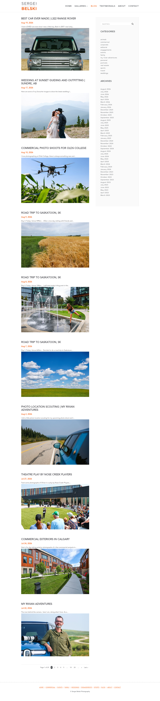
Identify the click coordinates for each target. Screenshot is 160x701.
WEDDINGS (75, 687)
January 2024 (106, 169)
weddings (104, 73)
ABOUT (109, 687)
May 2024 (104, 159)
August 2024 (106, 151)
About (122, 6)
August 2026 (106, 89)
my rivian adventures (109, 58)
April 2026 (105, 99)
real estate (105, 65)
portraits (104, 63)
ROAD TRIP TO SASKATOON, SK (41, 213)
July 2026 (104, 92)
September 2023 (107, 180)
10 (71, 667)
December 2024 (107, 141)
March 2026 (105, 102)
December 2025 (107, 110)
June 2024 (105, 156)
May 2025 (104, 128)
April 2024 (105, 161)
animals (103, 39)
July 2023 (104, 185)
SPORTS (96, 687)
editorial (104, 47)
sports (103, 68)
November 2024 (107, 143)
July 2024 (104, 154)
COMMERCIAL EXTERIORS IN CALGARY (45, 539)
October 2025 (106, 115)
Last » (86, 667)
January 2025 (106, 138)
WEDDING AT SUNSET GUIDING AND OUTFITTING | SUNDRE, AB (53, 81)
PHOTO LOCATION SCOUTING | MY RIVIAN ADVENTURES (47, 408)
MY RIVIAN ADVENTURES (36, 604)
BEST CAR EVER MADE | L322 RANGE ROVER (48, 19)
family (103, 55)
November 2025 (107, 112)
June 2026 (105, 94)
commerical (105, 42)
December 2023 (107, 172)
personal (104, 60)
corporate (104, 45)
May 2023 (104, 190)
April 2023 (105, 193)
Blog (94, 6)
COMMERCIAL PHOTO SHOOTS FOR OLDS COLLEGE (53, 148)
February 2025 (106, 136)
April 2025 (105, 130)
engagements (106, 50)
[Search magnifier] (132, 23)
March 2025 (105, 133)
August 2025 (106, 120)
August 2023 (106, 182)
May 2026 (104, 97)
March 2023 (105, 195)
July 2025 (104, 123)
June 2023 (105, 187)
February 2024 (106, 167)
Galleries (80, 6)
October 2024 (106, 146)
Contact (133, 6)
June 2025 (105, 125)
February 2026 (106, 105)
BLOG (103, 687)
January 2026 (106, 107)
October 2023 (106, 177)
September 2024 (107, 148)
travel (103, 71)
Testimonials (107, 6)
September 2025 (107, 117)
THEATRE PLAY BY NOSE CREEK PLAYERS (46, 474)
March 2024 (105, 164)
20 (75, 667)
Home (68, 6)
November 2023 (107, 174)
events (103, 52)
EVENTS (59, 687)
